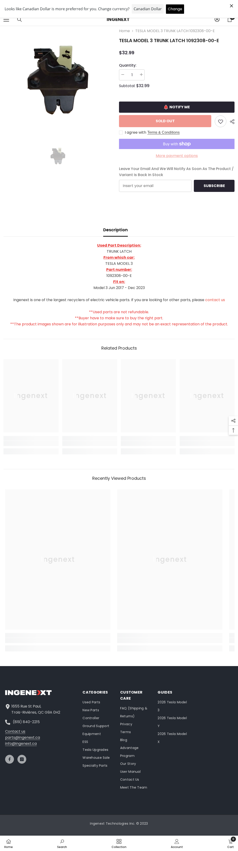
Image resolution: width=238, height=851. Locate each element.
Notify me (179, 107)
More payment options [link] (177, 155)
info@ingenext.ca (21, 743)
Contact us (15, 731)
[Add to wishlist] (220, 121)
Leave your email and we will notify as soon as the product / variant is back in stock (176, 171)
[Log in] (217, 19)
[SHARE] (230, 121)
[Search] (19, 19)
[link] (31, 443)
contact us (215, 300)
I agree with (135, 132)
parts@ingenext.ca (22, 737)
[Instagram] (21, 759)
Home (124, 31)
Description (115, 230)
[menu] (6, 19)
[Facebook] (9, 759)
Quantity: (127, 65)
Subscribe (214, 185)
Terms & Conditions (163, 132)
